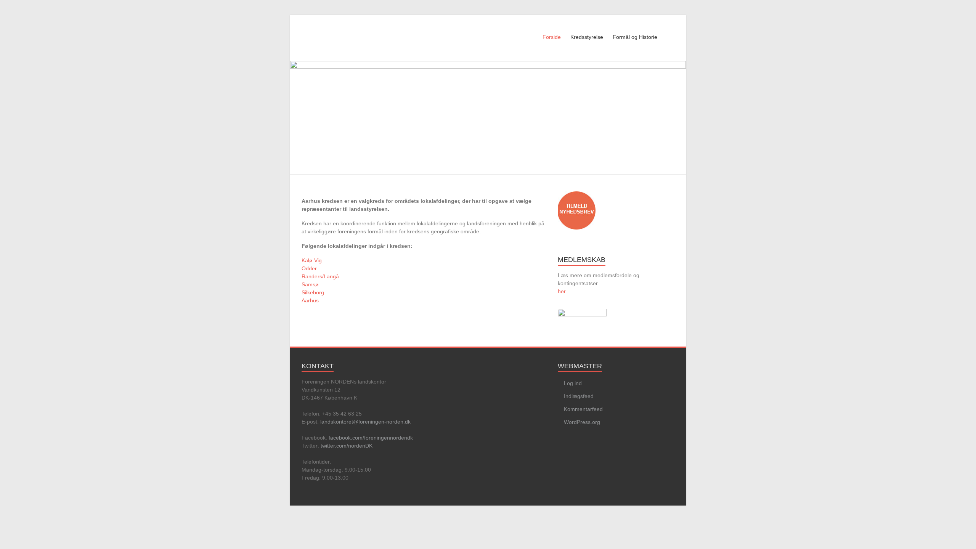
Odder (309, 268)
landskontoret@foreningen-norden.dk (365, 422)
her (561, 291)
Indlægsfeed (579, 396)
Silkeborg (313, 292)
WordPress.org (582, 422)
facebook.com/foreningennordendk (371, 438)
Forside (552, 37)
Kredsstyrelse (586, 37)
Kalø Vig (312, 260)
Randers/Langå (320, 276)
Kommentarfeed (583, 409)
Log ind (573, 383)
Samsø (310, 284)
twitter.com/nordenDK (346, 446)
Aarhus (310, 300)
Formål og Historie (635, 37)
